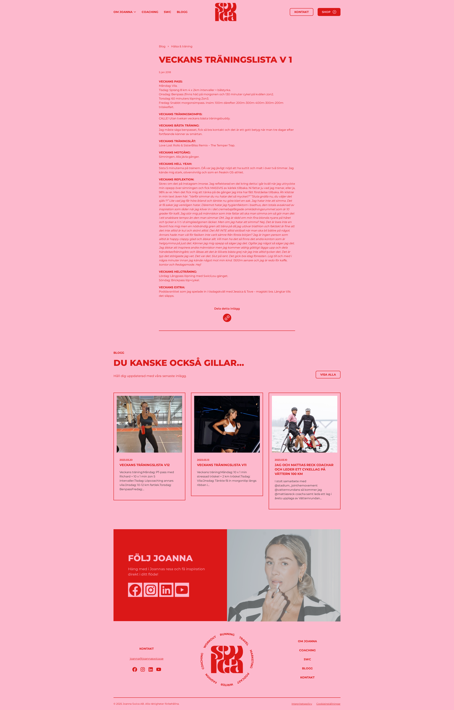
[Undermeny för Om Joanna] (135, 12)
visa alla (328, 374)
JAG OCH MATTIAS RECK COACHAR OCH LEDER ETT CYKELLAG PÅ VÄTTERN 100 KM (304, 469)
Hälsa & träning (181, 46)
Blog (162, 46)
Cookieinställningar (328, 703)
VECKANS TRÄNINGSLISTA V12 (145, 465)
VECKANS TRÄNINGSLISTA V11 (222, 465)
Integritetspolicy (302, 703)
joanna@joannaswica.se (147, 658)
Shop (326, 12)
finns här (191, 94)
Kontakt (301, 12)
